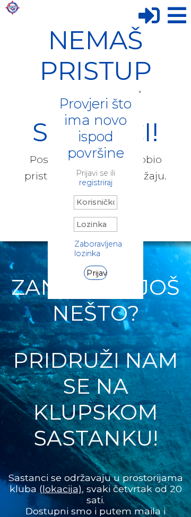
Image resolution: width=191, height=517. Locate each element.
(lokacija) (60, 488)
